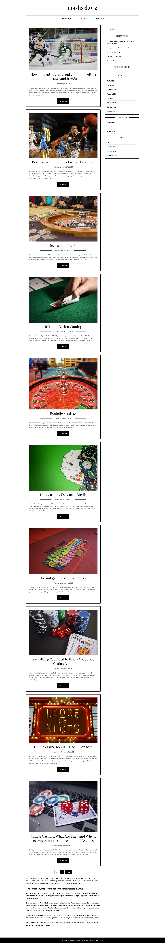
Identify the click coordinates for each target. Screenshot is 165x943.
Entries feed (111, 147)
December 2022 (112, 98)
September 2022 (112, 111)
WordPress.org (112, 155)
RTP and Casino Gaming (63, 326)
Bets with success (84, 18)
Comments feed (112, 151)
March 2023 (111, 85)
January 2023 (111, 94)
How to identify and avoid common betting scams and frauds (63, 76)
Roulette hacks (66, 18)
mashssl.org (82, 7)
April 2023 (110, 81)
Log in (109, 142)
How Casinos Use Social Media (63, 494)
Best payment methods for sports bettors (63, 162)
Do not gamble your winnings (63, 578)
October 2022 (111, 107)
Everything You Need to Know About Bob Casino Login (63, 661)
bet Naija (37, 883)
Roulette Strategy (63, 413)
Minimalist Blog (86, 940)
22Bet (47, 896)
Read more (63, 101)
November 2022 (112, 103)
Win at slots (100, 18)
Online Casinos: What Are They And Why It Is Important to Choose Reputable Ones (63, 838)
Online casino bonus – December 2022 (63, 747)
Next (68, 872)
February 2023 (111, 89)
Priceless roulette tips (63, 245)
